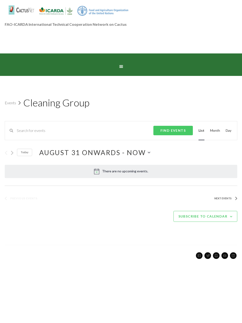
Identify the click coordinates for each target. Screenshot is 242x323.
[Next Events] (12, 153)
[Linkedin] (233, 255)
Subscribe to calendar (202, 216)
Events (10, 102)
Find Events (173, 130)
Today (24, 152)
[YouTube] (224, 255)
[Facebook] (199, 255)
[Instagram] (216, 255)
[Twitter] (207, 255)
